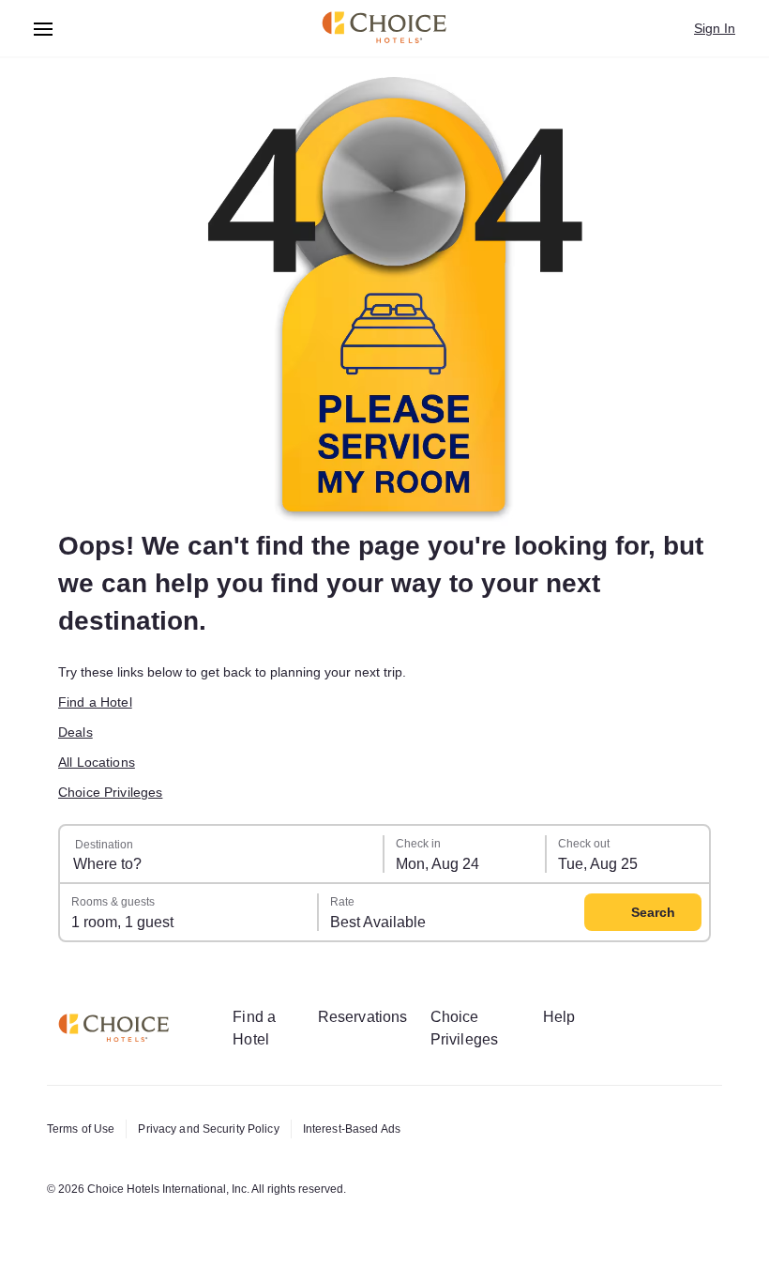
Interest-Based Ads (351, 1129)
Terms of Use (80, 1129)
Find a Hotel (95, 701)
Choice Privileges (110, 792)
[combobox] (222, 854)
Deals (75, 732)
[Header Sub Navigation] (43, 28)
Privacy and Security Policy (208, 1129)
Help (559, 1017)
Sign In (714, 28)
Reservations (363, 1017)
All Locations (96, 762)
